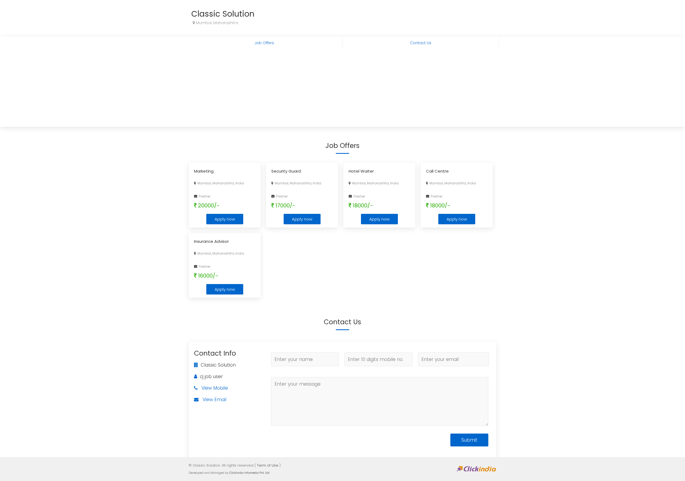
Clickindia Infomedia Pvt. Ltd (249, 473)
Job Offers (264, 43)
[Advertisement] (342, 89)
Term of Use (267, 465)
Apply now (225, 219)
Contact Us (420, 43)
